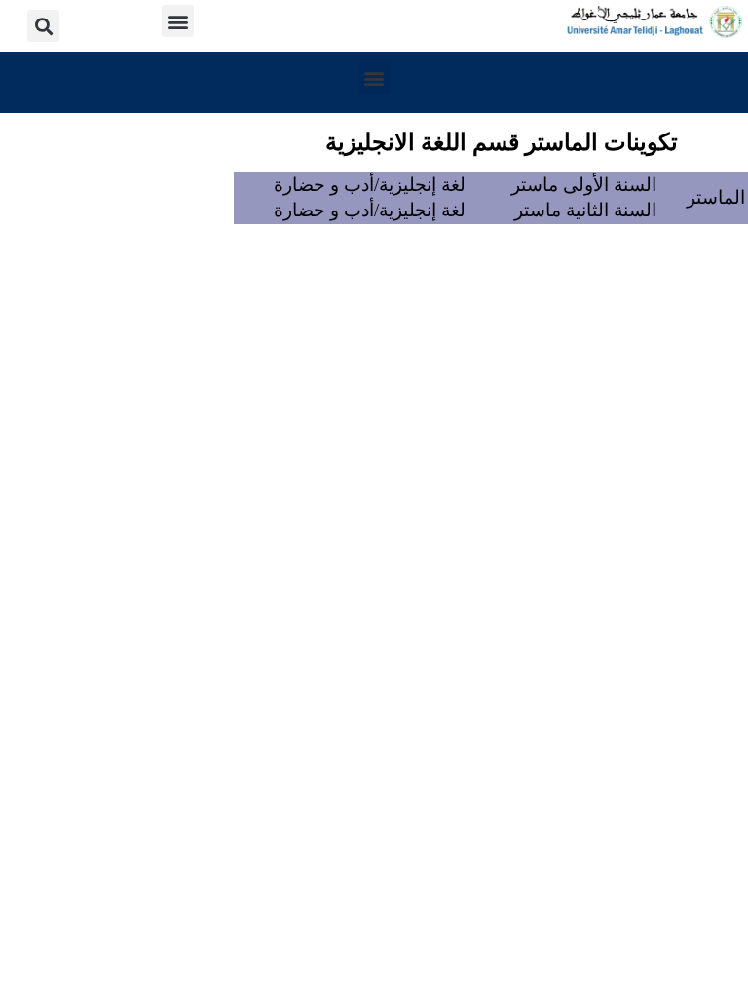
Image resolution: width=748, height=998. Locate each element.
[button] (178, 21)
